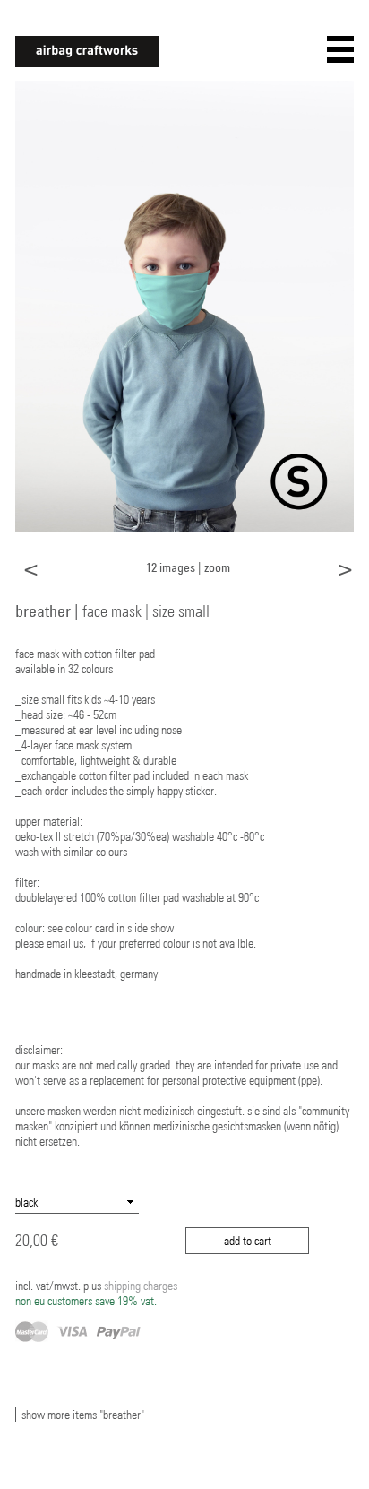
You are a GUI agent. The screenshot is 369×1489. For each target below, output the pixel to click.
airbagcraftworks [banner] (87, 51)
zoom (217, 567)
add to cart (247, 1241)
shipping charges (96, 1293)
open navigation (340, 49)
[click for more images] (184, 306)
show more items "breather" (82, 1414)
